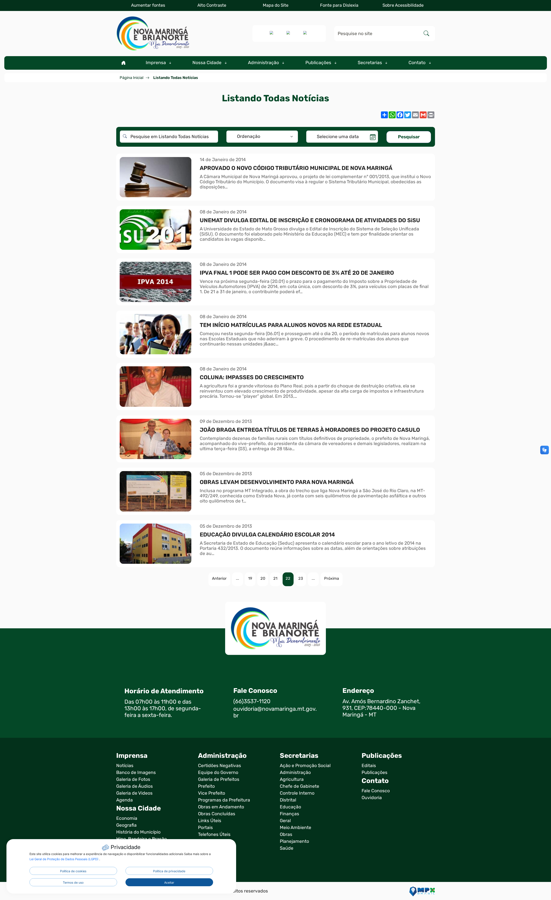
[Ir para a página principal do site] (153, 33)
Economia (126, 818)
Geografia (126, 825)
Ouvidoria (372, 797)
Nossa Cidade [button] (207, 62)
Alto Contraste (211, 5)
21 (275, 578)
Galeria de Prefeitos (218, 779)
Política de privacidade (169, 871)
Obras (286, 834)
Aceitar (169, 882)
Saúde (286, 848)
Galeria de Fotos (133, 779)
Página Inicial (131, 77)
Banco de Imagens (136, 772)
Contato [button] (418, 62)
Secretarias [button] (370, 62)
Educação (290, 806)
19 (250, 578)
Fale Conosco (376, 790)
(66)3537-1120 (252, 701)
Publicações (374, 772)
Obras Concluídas (216, 813)
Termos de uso (73, 882)
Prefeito (206, 786)
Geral (285, 820)
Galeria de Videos (134, 793)
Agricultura (292, 779)
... (237, 578)
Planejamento (294, 841)
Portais (205, 827)
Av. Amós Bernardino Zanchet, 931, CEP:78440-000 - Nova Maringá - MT (381, 708)
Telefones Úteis (214, 834)
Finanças (289, 813)
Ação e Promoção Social (305, 765)
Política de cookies (73, 871)
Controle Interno (297, 793)
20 (262, 578)
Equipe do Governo (218, 772)
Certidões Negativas (219, 765)
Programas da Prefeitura (224, 800)
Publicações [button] (318, 62)
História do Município (138, 832)
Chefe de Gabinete (299, 786)
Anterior (219, 578)
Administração (295, 772)
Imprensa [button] (156, 62)
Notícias (124, 765)
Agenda (124, 800)
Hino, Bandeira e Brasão (141, 838)
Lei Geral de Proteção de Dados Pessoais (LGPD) (64, 859)
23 (300, 578)
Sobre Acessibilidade (403, 5)
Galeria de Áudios (134, 786)
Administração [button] (264, 62)
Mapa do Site (275, 5)
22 (288, 578)
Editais (369, 765)
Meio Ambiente (295, 827)
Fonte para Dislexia (339, 5)
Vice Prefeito (211, 793)
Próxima (331, 578)
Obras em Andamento (221, 806)
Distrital (288, 800)
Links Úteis (209, 820)
